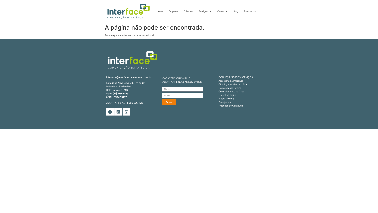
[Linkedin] (118, 112)
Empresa (173, 11)
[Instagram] (126, 112)
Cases (220, 11)
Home (160, 11)
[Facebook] (110, 112)
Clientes (188, 11)
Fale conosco (251, 11)
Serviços (203, 11)
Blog (235, 11)
